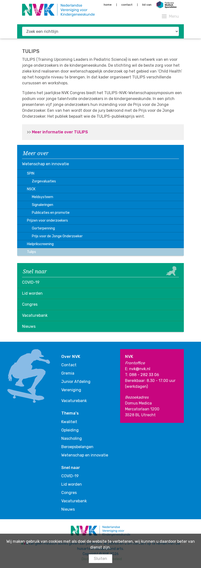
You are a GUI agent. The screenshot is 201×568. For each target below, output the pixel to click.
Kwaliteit (69, 421)
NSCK (31, 189)
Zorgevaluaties (44, 181)
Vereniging (71, 390)
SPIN (30, 173)
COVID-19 (30, 282)
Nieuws (29, 326)
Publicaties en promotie (51, 213)
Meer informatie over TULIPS (60, 132)
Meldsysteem (42, 197)
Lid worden (32, 293)
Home (108, 4)
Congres (30, 304)
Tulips (31, 252)
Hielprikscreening (40, 244)
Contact (126, 4)
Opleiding (70, 430)
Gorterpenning (43, 228)
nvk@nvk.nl (139, 368)
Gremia (67, 373)
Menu (174, 16)
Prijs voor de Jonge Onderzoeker (57, 236)
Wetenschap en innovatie (45, 164)
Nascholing (71, 438)
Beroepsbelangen (77, 446)
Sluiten (100, 558)
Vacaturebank (35, 315)
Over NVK (70, 356)
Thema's (70, 413)
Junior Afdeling (75, 381)
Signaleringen (42, 205)
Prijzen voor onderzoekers (47, 220)
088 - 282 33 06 (144, 374)
